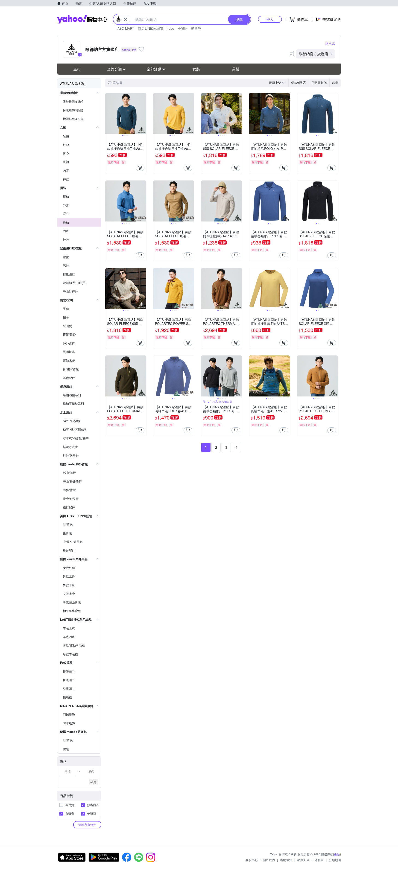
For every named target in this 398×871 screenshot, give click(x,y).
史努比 (182, 28)
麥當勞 (196, 28)
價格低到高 (298, 82)
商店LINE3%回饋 (150, 28)
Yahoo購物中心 (82, 19)
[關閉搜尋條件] (125, 19)
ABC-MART (125, 28)
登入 (269, 19)
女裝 (196, 69)
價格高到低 (319, 82)
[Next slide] (143, 113)
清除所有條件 (87, 824)
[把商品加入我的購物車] (140, 168)
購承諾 (330, 43)
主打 (77, 69)
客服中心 (252, 860)
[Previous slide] (108, 113)
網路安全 (303, 860)
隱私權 (319, 860)
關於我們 (269, 860)
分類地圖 (335, 860)
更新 (337, 854)
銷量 (335, 82)
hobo (170, 28)
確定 (94, 782)
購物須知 (286, 860)
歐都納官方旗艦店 (313, 53)
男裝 (236, 69)
